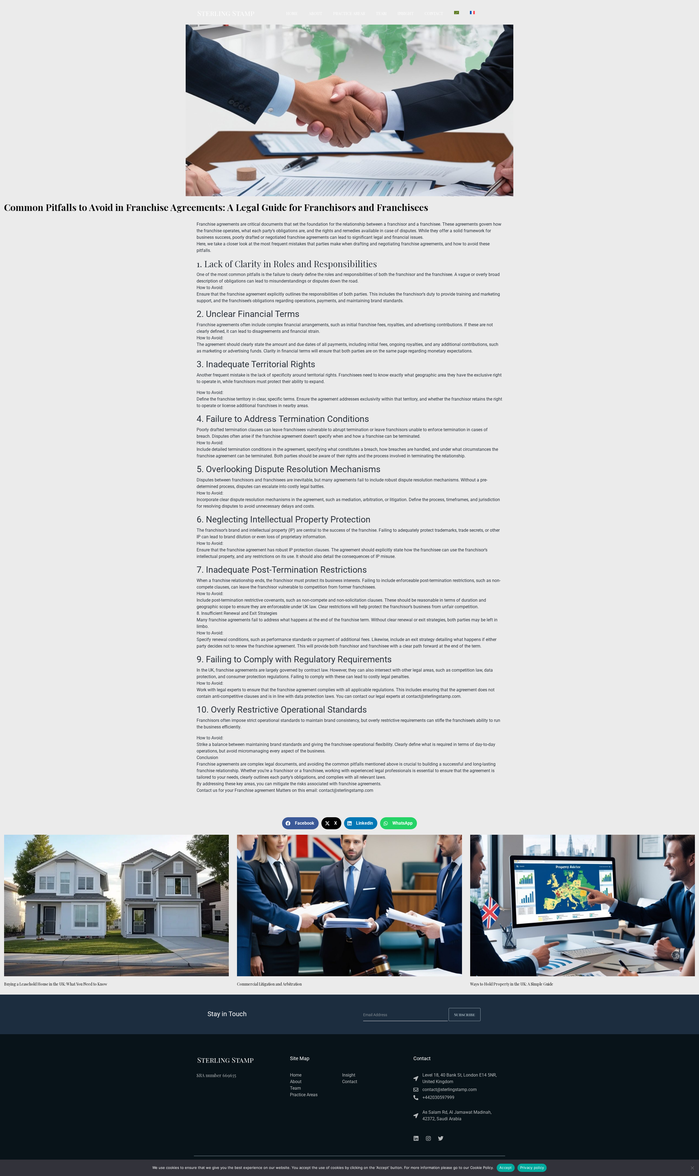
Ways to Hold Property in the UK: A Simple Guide (511, 984)
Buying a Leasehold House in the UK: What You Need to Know (55, 984)
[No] (692, 1168)
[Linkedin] (416, 1138)
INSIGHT (406, 13)
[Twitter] (440, 1138)
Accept (505, 1167)
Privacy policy (532, 1167)
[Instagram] (428, 1138)
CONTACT (434, 13)
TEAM (381, 13)
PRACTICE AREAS (349, 13)
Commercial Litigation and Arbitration (269, 984)
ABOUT (315, 13)
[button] (300, 823)
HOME (292, 13)
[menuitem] (456, 12)
